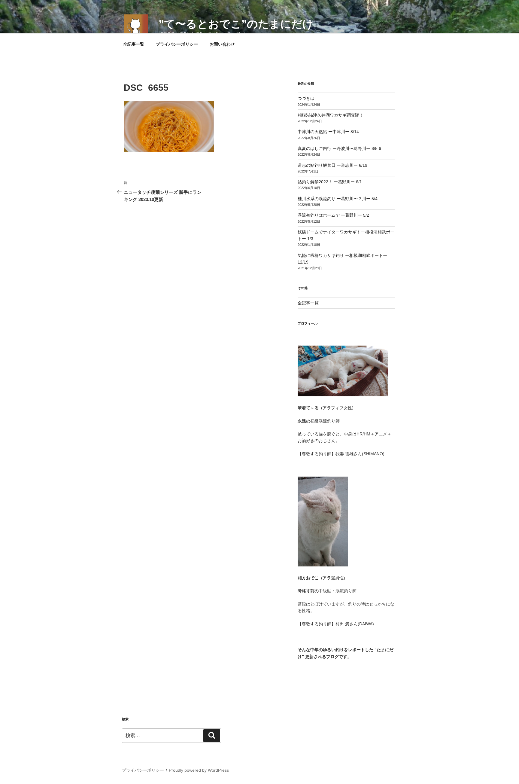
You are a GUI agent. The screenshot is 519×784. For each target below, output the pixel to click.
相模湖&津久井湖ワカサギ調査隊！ (330, 115)
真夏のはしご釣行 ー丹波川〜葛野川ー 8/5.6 (339, 148)
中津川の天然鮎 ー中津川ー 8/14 (328, 131)
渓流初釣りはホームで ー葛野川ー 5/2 (333, 215)
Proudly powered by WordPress (199, 770)
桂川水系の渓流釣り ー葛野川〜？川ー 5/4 (338, 198)
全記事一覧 (133, 44)
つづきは (306, 98)
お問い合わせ (222, 44)
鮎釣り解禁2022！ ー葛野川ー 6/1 (330, 181)
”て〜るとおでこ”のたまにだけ (236, 24)
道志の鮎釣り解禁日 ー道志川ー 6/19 (332, 165)
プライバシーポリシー (177, 44)
